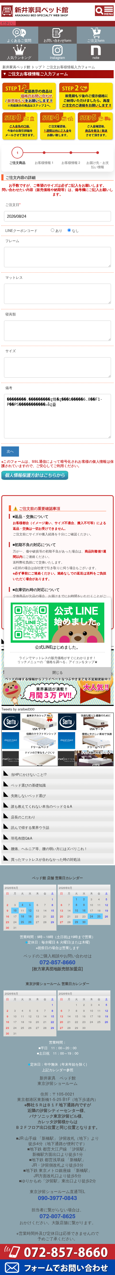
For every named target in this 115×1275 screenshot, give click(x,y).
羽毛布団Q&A (21, 838)
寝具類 (10, 314)
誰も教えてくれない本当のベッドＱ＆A (41, 806)
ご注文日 (13, 204)
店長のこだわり (23, 816)
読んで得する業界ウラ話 (30, 827)
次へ (10, 451)
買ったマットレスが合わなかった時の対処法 (45, 859)
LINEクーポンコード (21, 230)
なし (75, 230)
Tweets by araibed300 (17, 709)
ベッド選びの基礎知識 (28, 785)
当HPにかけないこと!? (29, 774)
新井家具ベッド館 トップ (22, 66)
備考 (8, 387)
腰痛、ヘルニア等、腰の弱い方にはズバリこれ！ (49, 848)
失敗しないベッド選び (28, 795)
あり (58, 230)
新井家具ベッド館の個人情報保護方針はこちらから (34, 475)
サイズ (10, 350)
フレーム (12, 240)
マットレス (14, 277)
